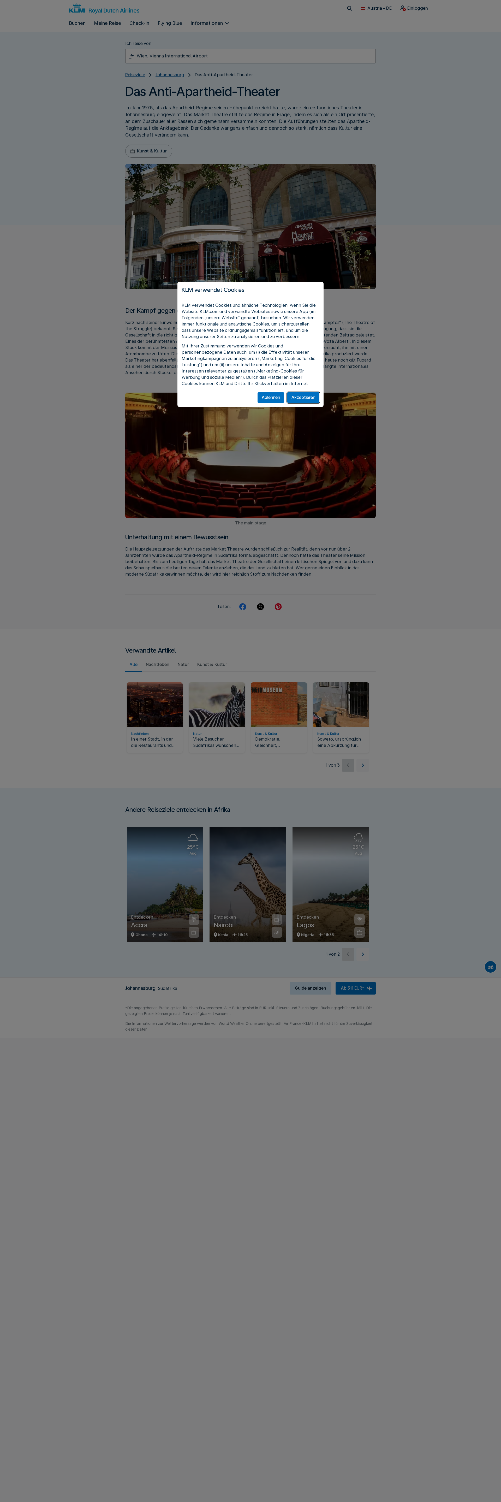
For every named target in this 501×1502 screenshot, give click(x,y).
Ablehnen (271, 397)
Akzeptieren (303, 397)
